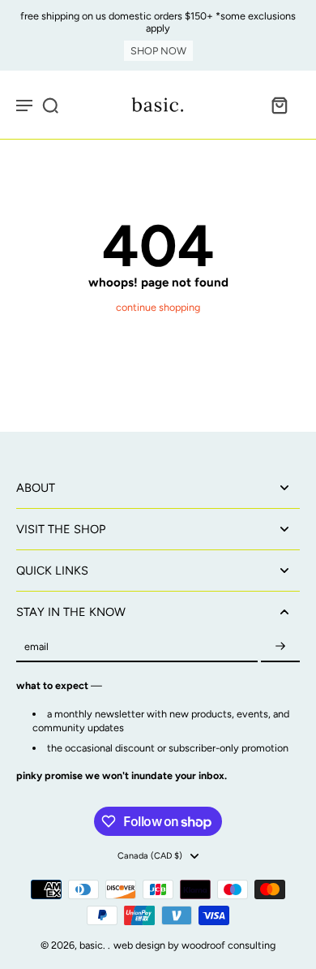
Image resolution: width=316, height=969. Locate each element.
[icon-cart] (279, 104)
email (36, 647)
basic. (93, 945)
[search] (50, 104)
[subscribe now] (280, 647)
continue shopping (158, 307)
